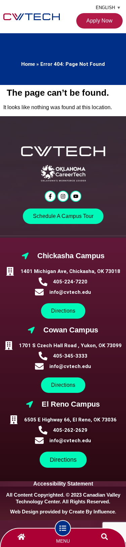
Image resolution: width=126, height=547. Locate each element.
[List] (63, 528)
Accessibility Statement (63, 484)
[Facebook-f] (50, 196)
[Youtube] (75, 196)
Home (28, 64)
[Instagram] (63, 196)
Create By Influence (92, 511)
